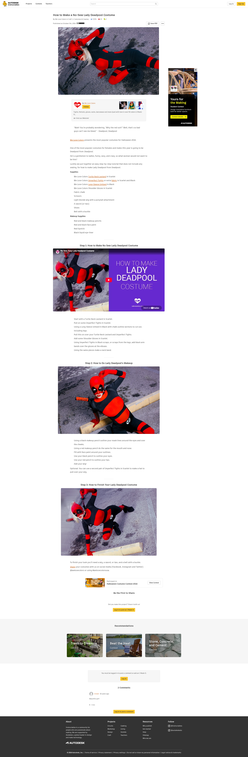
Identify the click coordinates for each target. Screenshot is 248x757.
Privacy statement (105, 752)
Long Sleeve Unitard (97, 184)
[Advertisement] (182, 97)
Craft (70, 19)
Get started (147, 729)
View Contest (154, 583)
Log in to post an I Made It (124, 610)
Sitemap (146, 735)
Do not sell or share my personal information (143, 752)
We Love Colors (60, 19)
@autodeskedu (176, 730)
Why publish (147, 726)
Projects (29, 4)
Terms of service (91, 752)
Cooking (124, 726)
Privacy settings (119, 752)
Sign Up (241, 4)
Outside (123, 732)
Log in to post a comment (124, 712)
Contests (39, 4)
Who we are (147, 738)
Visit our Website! (82, 118)
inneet (96, 694)
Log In (231, 4)
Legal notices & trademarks (171, 752)
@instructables (176, 726)
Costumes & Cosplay (81, 19)
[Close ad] (195, 70)
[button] (163, 23)
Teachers (49, 4)
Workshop (111, 729)
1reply (93, 705)
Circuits (110, 726)
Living (123, 729)
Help (144, 732)
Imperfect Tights (95, 180)
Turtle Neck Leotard (97, 176)
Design (110, 732)
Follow (86, 107)
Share (72, 566)
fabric (114, 180)
